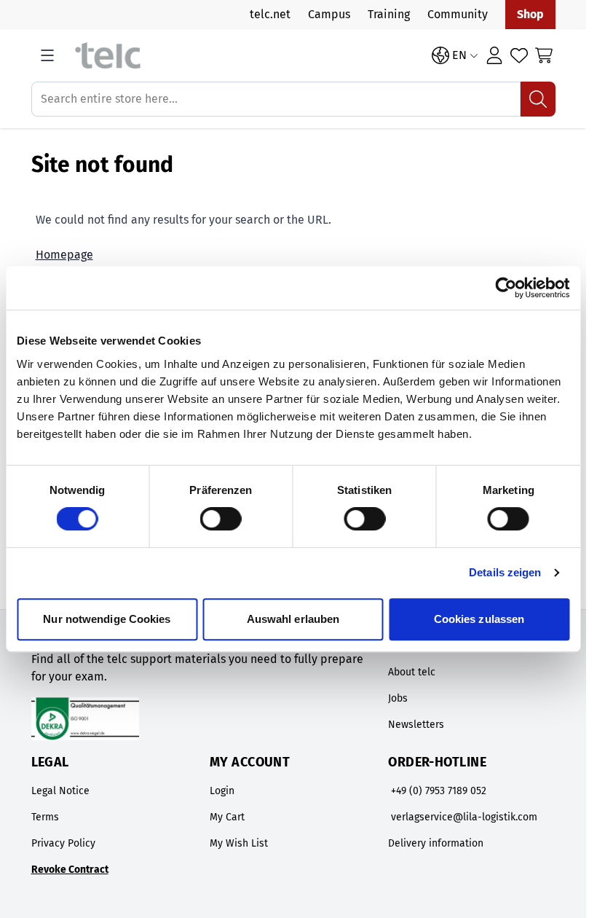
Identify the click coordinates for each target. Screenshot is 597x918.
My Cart (227, 817)
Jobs (398, 698)
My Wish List (239, 843)
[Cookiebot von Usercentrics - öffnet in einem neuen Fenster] (505, 288)
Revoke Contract (69, 869)
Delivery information (435, 843)
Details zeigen (505, 572)
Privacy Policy (63, 843)
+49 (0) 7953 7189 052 (438, 791)
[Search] (538, 99)
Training (389, 14)
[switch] (221, 518)
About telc (411, 672)
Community (457, 14)
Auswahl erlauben (293, 619)
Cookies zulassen (479, 619)
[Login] (494, 55)
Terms (45, 817)
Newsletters (416, 724)
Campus (329, 14)
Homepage (64, 255)
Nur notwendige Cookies (106, 619)
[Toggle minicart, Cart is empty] (544, 55)
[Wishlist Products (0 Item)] (519, 55)
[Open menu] (47, 55)
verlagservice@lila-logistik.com (464, 817)
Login (222, 791)
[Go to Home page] (246, 55)
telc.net (270, 14)
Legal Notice (60, 791)
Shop (530, 14)
